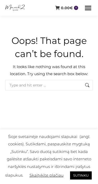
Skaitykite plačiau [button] (47, 175)
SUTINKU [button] (81, 175)
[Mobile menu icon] (88, 8)
